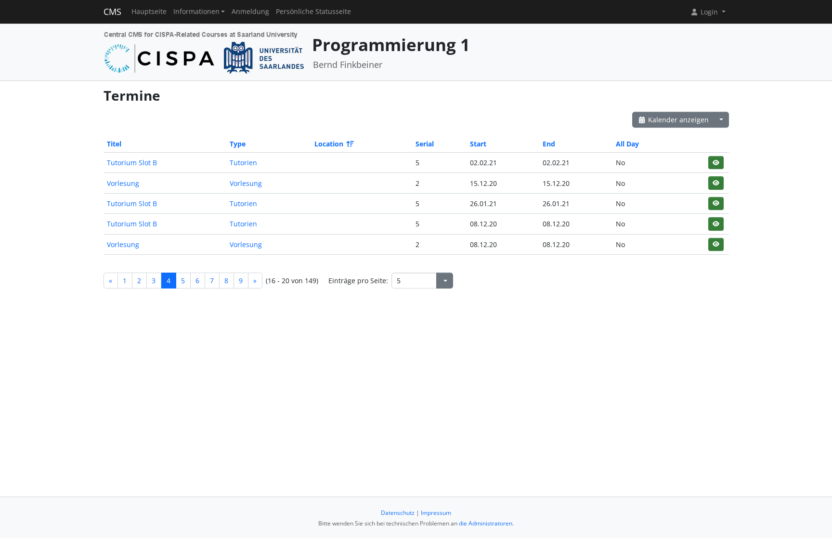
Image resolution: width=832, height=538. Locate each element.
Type (238, 143)
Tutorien (243, 162)
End (549, 143)
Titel (114, 143)
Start (478, 143)
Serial (425, 143)
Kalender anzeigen (677, 119)
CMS (112, 11)
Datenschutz (398, 513)
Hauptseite (149, 11)
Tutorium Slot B (132, 162)
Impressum (436, 513)
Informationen (196, 11)
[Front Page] (204, 51)
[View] (715, 162)
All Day (627, 143)
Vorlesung (123, 183)
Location (328, 143)
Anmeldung (250, 11)
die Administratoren (485, 523)
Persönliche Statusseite (313, 11)
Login (709, 11)
